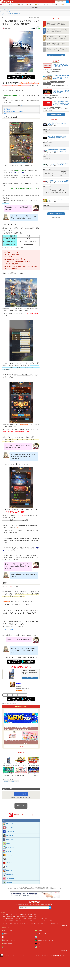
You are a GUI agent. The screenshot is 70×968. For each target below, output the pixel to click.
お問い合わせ (49, 955)
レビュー (15, 694)
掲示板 (25, 694)
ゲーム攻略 (3, 4)
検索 (67, 1)
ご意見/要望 (15, 955)
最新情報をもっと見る (56, 114)
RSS (64, 955)
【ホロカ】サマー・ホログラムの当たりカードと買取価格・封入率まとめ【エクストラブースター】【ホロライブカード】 (57, 49)
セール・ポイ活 (48, 4)
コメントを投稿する (21, 794)
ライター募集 (56, 955)
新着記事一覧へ (65, 925)
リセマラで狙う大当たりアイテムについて (10, 13)
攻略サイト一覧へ (64, 950)
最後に (3, 14)
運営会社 (38, 955)
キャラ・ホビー (39, 4)
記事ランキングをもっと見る (56, 55)
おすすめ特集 (21, 4)
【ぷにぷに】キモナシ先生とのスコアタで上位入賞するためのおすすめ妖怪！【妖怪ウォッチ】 (19, 914)
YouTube (63, 955)
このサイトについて (8, 955)
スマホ (17, 781)
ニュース (10, 694)
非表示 (36, 7)
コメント (64, 4)
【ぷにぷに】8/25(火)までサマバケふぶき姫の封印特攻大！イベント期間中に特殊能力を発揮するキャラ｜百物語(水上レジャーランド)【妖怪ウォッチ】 (30, 923)
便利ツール (12, 4)
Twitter (60, 955)
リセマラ (5, 694)
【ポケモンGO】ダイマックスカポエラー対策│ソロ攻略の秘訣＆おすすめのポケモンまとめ (19, 916)
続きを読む (30, 677)
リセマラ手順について (6, 11)
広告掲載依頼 (44, 955)
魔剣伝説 (6, 781)
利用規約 (19, 955)
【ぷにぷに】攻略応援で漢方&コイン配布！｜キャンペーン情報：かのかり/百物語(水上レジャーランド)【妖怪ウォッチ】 (24, 918)
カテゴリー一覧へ (9, 784)
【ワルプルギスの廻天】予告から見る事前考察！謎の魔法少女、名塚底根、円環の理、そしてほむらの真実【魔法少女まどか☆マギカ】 (27, 920)
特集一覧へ (21, 746)
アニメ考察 (29, 4)
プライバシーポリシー (26, 955)
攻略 (20, 694)
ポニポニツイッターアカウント (11, 629)
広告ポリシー (33, 955)
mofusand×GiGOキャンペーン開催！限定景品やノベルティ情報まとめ (57, 30)
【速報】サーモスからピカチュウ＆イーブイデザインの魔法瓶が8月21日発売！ (57, 24)
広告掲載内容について (56, 217)
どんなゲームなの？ (5, 9)
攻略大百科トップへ (19, 814)
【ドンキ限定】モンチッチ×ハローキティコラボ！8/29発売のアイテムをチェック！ (57, 37)
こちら (23, 797)
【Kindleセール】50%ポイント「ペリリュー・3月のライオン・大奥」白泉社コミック (57, 44)
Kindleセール (56, 4)
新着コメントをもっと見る (56, 213)
